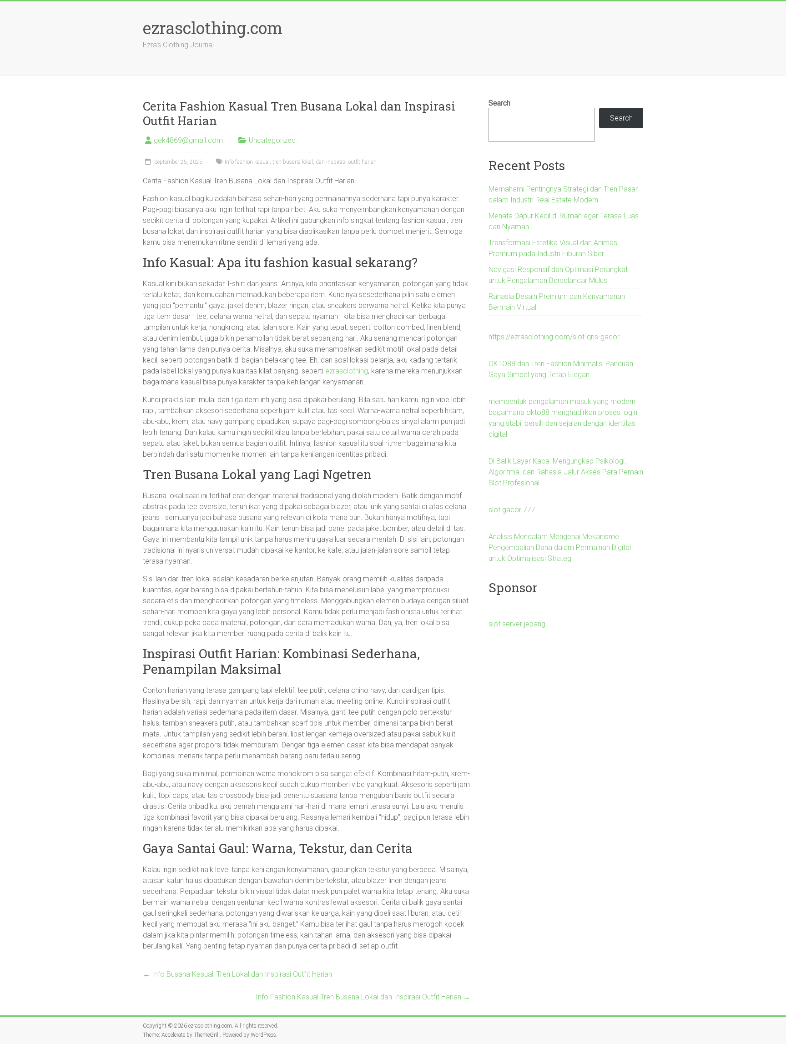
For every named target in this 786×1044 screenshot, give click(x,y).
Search (499, 103)
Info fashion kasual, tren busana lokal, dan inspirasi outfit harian (301, 162)
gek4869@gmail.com (188, 140)
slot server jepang (517, 624)
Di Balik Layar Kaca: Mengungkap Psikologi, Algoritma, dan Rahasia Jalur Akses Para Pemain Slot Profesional (566, 472)
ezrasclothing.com (212, 28)
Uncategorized (272, 140)
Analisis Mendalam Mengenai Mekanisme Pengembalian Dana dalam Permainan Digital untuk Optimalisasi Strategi (560, 547)
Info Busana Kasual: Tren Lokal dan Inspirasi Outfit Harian (237, 974)
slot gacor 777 (512, 509)
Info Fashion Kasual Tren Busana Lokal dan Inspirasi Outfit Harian (363, 997)
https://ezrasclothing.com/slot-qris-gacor (554, 337)
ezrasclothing (346, 371)
